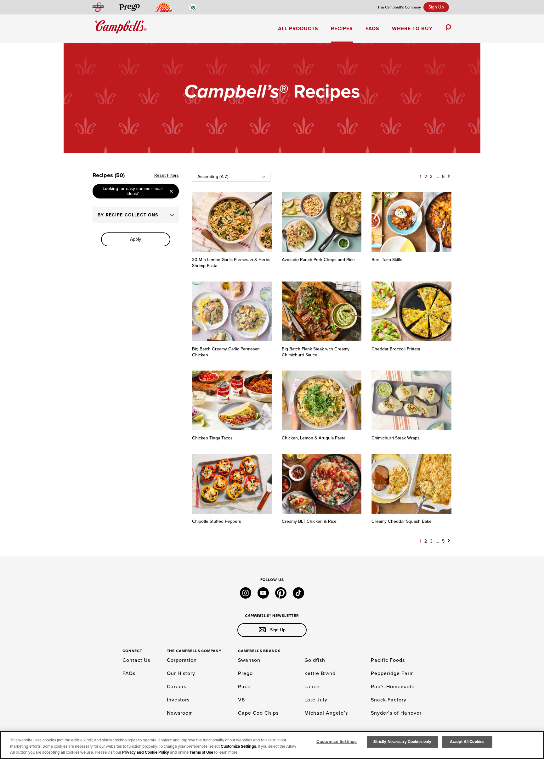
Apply (135, 239)
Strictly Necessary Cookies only (402, 741)
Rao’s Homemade (393, 687)
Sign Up (436, 7)
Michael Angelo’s (326, 713)
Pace (244, 687)
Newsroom (180, 713)
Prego (245, 673)
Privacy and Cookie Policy (145, 752)
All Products (298, 28)
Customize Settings (238, 746)
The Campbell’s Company (399, 7)
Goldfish (314, 660)
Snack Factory (388, 700)
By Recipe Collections (128, 215)
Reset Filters (166, 175)
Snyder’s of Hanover (396, 713)
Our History (181, 673)
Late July (315, 700)
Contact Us (136, 660)
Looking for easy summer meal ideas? (132, 191)
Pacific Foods (388, 660)
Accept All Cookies (467, 741)
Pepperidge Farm (392, 673)
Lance (312, 687)
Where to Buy (412, 28)
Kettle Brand (320, 673)
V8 (241, 700)
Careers (176, 687)
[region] (272, 745)
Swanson (249, 660)
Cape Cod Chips (258, 713)
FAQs (372, 28)
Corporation (182, 660)
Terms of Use (201, 752)
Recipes (342, 28)
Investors (178, 700)
